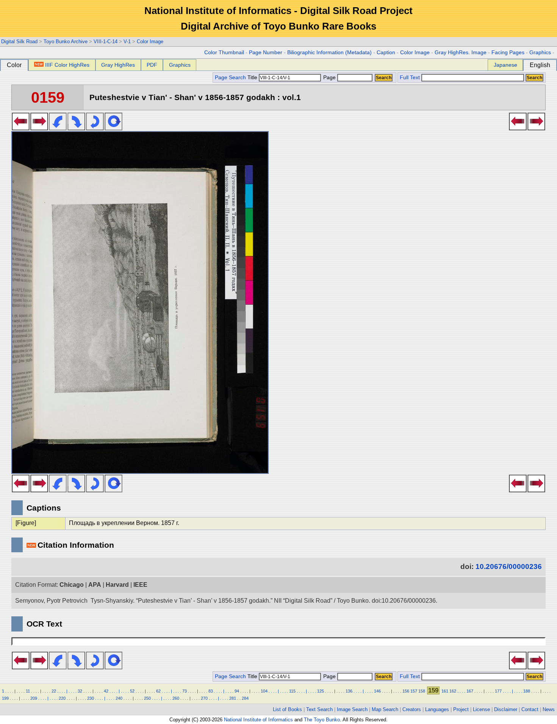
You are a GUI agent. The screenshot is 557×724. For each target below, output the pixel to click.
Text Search (319, 709)
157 (413, 691)
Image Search (352, 709)
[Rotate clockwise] (76, 128)
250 (147, 698)
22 (54, 691)
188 (526, 691)
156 (405, 691)
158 (421, 691)
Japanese (505, 65)
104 (264, 691)
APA (94, 584)
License (481, 709)
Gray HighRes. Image (461, 52)
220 (62, 698)
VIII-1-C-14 (105, 41)
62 (158, 691)
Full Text (410, 77)
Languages (437, 709)
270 (204, 698)
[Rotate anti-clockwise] (58, 128)
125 (320, 691)
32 (80, 691)
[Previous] (21, 128)
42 (106, 691)
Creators (411, 709)
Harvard (117, 584)
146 (377, 691)
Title (253, 77)
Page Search (230, 77)
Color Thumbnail (224, 52)
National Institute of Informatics (258, 719)
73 (184, 691)
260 (175, 698)
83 (210, 691)
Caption (386, 52)
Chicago (71, 584)
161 (444, 691)
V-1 (127, 41)
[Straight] (113, 128)
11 (28, 691)
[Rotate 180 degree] (95, 128)
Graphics (540, 52)
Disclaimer (505, 709)
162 (452, 691)
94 (237, 691)
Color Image (150, 41)
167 (469, 691)
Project (461, 709)
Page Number (265, 52)
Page (329, 77)
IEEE (140, 584)
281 (232, 698)
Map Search (385, 709)
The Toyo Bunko (322, 719)
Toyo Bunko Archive (66, 41)
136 (349, 691)
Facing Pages (507, 52)
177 (498, 691)
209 (33, 698)
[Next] (39, 128)
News (549, 709)
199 (5, 698)
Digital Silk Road (19, 41)
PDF (152, 65)
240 (119, 698)
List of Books (287, 709)
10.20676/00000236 (509, 566)
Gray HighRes (118, 65)
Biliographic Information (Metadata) (329, 52)
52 (132, 691)
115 (292, 691)
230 (90, 698)
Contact (529, 709)
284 (245, 698)
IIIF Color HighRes (67, 65)
